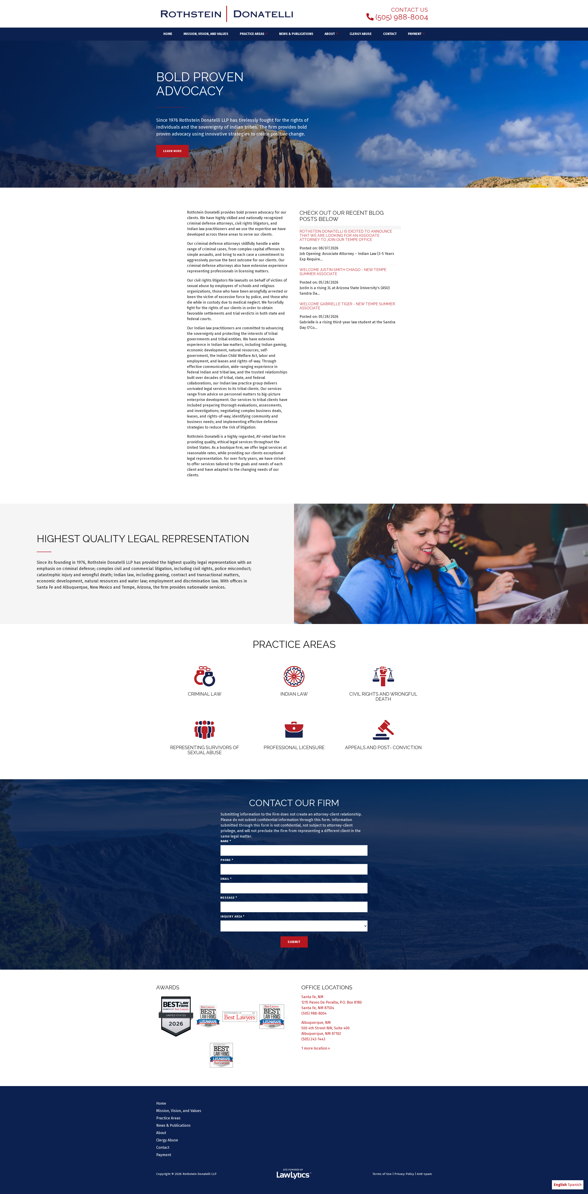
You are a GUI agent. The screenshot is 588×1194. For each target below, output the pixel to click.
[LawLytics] (294, 1174)
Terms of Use (382, 1174)
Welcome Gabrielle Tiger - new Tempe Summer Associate (347, 306)
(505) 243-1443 (313, 1039)
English (560, 1185)
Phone (226, 860)
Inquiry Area (232, 916)
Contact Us (409, 10)
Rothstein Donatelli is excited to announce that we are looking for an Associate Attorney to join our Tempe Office (346, 235)
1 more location (314, 1048)
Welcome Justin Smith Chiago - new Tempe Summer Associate (343, 272)
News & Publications (296, 34)
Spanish (575, 1185)
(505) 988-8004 (402, 17)
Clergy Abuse (361, 34)
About (330, 34)
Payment (414, 34)
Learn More (172, 151)
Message (228, 897)
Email (226, 879)
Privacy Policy (404, 1174)
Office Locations (326, 987)
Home (167, 34)
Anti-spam (424, 1174)
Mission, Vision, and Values (206, 34)
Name (225, 841)
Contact (390, 34)
